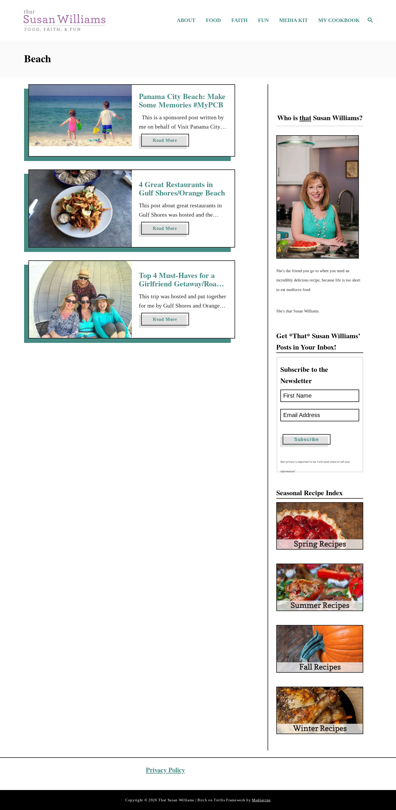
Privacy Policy (165, 770)
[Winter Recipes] (319, 710)
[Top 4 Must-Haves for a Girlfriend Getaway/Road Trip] (80, 299)
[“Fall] (319, 648)
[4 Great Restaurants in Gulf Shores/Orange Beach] (80, 208)
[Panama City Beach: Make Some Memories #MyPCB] (80, 116)
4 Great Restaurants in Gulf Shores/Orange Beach (182, 188)
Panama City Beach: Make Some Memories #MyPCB (182, 100)
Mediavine (261, 800)
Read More (167, 142)
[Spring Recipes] (319, 526)
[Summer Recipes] (319, 587)
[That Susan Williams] (64, 20)
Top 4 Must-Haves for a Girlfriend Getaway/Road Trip (180, 284)
